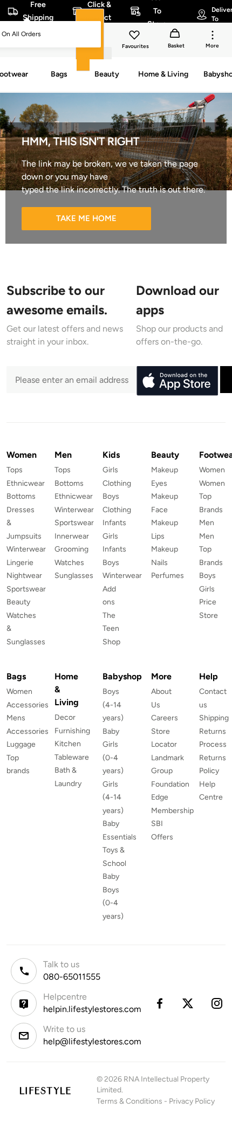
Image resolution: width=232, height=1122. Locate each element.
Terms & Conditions (129, 1101)
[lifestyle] (45, 1090)
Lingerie (19, 562)
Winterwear (26, 549)
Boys (207, 575)
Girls (207, 589)
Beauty (18, 602)
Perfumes (167, 575)
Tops (14, 469)
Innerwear (71, 536)
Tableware (71, 757)
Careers (164, 717)
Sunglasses (73, 575)
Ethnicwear (25, 483)
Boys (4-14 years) (113, 704)
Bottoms (21, 496)
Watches (69, 562)
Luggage (21, 744)
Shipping (214, 717)
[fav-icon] (135, 36)
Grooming (71, 549)
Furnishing (72, 730)
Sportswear (26, 589)
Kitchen (67, 743)
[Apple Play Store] (177, 381)
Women (212, 469)
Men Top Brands (211, 549)
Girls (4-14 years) (113, 797)
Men (206, 522)
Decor (65, 717)
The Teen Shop (111, 628)
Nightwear (24, 575)
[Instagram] (217, 1003)
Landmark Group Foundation (170, 771)
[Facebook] (159, 1003)
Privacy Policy (192, 1101)
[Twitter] (188, 1003)
